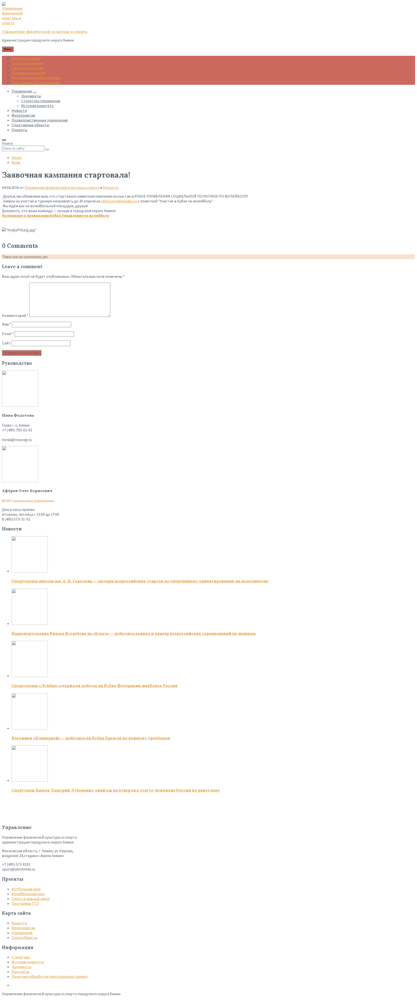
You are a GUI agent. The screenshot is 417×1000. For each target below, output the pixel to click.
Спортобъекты (24, 937)
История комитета (28, 961)
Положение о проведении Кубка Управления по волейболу (55, 215)
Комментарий (15, 315)
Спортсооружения (27, 63)
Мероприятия (23, 927)
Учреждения (22, 932)
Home (17, 157)
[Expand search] (4, 140)
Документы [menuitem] (31, 95)
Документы (21, 966)
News (16, 162)
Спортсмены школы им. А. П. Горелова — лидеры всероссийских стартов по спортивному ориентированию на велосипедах (140, 581)
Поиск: (7, 143)
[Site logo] (14, 22)
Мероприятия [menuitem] (23, 115)
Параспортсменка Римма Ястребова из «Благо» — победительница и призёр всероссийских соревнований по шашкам (134, 633)
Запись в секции (26, 58)
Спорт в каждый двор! (31, 898)
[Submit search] (47, 149)
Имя (6, 324)
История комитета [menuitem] (37, 105)
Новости (110, 187)
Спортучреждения (27, 67)
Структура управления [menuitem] (40, 100)
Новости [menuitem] (19, 110)
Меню (8, 49)
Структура (21, 957)
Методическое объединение (36, 77)
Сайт (6, 343)
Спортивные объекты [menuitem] (30, 124)
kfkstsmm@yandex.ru (119, 201)
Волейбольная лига (28, 893)
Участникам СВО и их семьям (36, 82)
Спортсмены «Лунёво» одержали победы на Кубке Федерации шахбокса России (94, 685)
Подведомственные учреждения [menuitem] (40, 120)
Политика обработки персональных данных (50, 976)
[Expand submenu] (35, 92)
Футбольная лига (26, 888)
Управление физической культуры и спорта (44, 31)
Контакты (20, 971)
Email (8, 333)
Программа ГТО (25, 903)
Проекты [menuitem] (19, 129)
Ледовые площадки (29, 72)
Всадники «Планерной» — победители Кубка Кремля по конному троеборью (91, 738)
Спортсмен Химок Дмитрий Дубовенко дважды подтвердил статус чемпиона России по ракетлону (116, 790)
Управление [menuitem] (22, 91)
